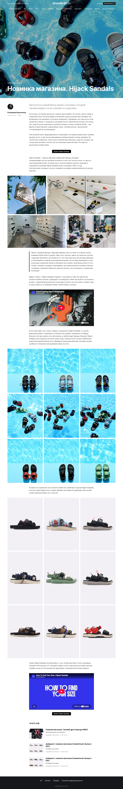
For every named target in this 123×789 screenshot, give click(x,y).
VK (41, 780)
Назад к (106, 3)
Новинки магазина (15, 9)
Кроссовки (78, 9)
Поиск (63, 11)
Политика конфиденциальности (72, 780)
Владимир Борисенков (16, 112)
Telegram (56, 780)
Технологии (88, 9)
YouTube (47, 780)
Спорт (44, 9)
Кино (37, 9)
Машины (59, 9)
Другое (97, 9)
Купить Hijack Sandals (61, 151)
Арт (25, 9)
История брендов (108, 9)
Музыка (51, 9)
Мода (31, 9)
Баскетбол (68, 9)
